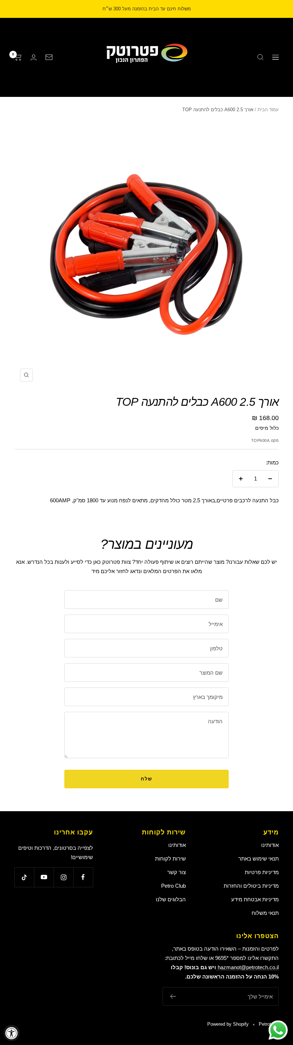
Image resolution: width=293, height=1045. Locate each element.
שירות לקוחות (170, 859)
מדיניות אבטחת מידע (255, 899)
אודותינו (270, 845)
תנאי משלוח (265, 913)
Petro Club (173, 886)
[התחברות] (33, 57)
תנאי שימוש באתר (258, 859)
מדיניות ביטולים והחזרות (251, 886)
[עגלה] (18, 57)
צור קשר (176, 872)
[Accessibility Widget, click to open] (12, 1033)
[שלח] (173, 996)
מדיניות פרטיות (262, 872)
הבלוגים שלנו (171, 899)
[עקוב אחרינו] (83, 877)
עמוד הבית (268, 109)
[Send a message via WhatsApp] (278, 1030)
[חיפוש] (260, 57)
